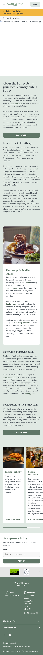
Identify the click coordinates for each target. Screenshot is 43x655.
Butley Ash (7, 18)
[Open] (4, 4)
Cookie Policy (18, 647)
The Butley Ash (9, 621)
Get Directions (29, 613)
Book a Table (21, 135)
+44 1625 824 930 (12, 596)
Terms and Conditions (30, 651)
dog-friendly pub (9, 377)
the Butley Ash (16, 103)
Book (35, 4)
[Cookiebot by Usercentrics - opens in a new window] (30, 285)
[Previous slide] (4, 572)
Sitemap (6, 651)
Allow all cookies (21, 361)
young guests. (30, 393)
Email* (5, 550)
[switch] (37, 330)
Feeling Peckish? (13, 471)
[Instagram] (10, 635)
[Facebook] (4, 635)
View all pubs (15, 651)
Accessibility (7, 647)
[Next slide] (38, 572)
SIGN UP (21, 561)
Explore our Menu (13, 457)
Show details (31, 353)
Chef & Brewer (9, 627)
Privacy (27, 647)
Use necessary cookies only (21, 368)
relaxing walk (33, 169)
